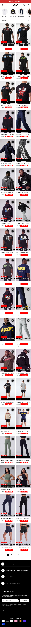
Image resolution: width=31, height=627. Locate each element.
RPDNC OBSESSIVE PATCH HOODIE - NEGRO (7, 223)
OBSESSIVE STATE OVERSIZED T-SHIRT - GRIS (23, 402)
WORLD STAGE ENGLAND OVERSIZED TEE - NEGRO (7, 47)
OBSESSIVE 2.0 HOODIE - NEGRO (7, 134)
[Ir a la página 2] (22, 554)
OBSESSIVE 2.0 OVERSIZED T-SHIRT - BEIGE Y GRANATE (7, 431)
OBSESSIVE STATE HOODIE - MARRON (7, 373)
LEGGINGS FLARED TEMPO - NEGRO (23, 460)
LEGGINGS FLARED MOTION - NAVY (7, 518)
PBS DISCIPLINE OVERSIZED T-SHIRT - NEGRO (7, 402)
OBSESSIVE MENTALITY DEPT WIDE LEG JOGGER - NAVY (23, 311)
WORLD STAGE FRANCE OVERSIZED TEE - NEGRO (23, 47)
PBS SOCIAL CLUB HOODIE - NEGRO (23, 373)
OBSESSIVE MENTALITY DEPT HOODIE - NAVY (7, 342)
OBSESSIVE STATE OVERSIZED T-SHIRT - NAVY (23, 431)
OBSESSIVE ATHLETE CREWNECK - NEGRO (23, 223)
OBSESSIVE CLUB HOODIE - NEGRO (23, 192)
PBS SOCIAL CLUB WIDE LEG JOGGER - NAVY (23, 134)
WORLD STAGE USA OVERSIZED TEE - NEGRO (7, 105)
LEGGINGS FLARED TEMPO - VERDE (7, 460)
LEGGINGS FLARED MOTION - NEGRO (23, 518)
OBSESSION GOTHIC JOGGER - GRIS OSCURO (23, 163)
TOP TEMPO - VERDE (5, 489)
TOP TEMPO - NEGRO (21, 489)
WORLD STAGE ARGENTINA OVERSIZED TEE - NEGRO (7, 76)
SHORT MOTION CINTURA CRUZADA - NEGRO (23, 547)
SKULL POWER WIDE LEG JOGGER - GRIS (23, 342)
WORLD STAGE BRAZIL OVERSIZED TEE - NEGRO (23, 76)
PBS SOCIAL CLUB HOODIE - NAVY (7, 163)
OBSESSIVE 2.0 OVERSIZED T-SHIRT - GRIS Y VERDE (7, 282)
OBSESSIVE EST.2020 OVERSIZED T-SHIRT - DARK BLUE (23, 282)
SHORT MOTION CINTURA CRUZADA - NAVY (7, 547)
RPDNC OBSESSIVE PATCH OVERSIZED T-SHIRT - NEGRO (23, 252)
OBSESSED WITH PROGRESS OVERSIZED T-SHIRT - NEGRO (7, 252)
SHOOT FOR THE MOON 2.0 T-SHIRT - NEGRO (23, 105)
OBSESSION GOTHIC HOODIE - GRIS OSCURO (7, 192)
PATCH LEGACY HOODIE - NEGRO (7, 311)
